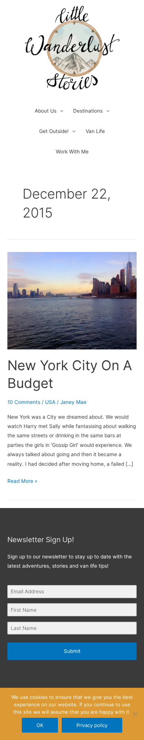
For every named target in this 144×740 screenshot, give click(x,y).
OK (40, 725)
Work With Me (72, 152)
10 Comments (23, 402)
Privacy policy (91, 725)
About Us (45, 111)
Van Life (95, 131)
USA (50, 402)
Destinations (88, 111)
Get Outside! (54, 131)
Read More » (22, 480)
